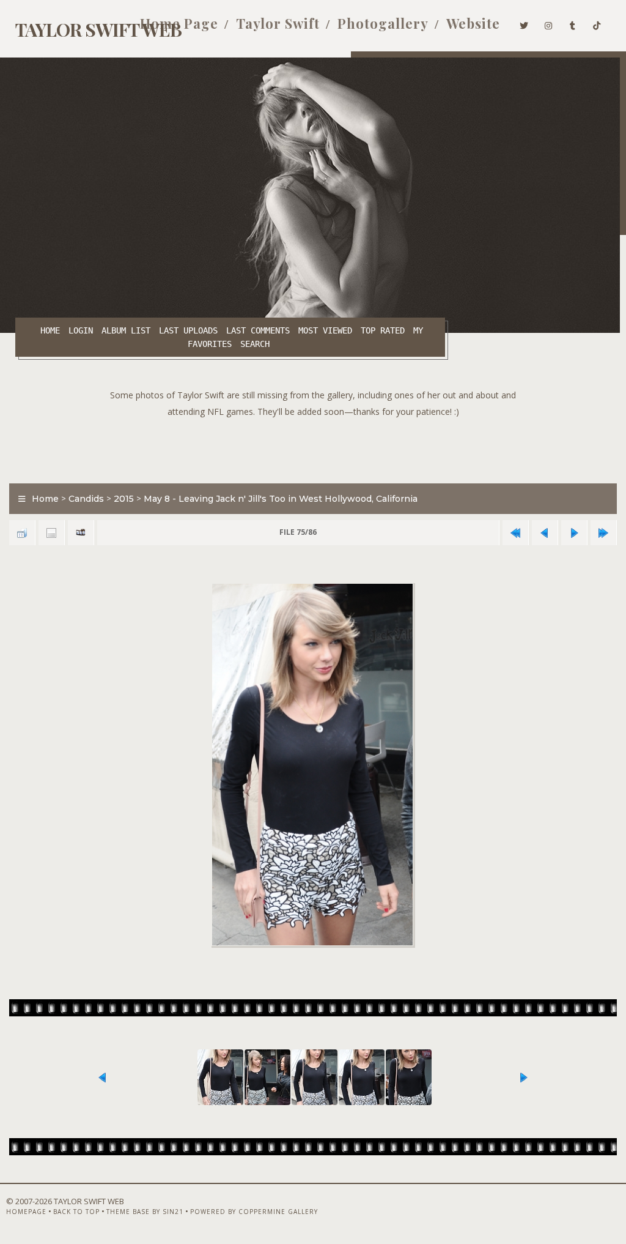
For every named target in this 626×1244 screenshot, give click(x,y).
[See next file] (574, 532)
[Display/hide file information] (51, 532)
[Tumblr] (572, 23)
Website (473, 23)
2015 (124, 498)
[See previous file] (545, 532)
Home (50, 330)
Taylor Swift (278, 23)
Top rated (383, 330)
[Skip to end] (603, 532)
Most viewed (325, 330)
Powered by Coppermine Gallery (254, 1211)
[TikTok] (597, 23)
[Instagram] (549, 23)
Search (255, 344)
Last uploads (188, 330)
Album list (125, 330)
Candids (86, 498)
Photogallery (383, 23)
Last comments (258, 330)
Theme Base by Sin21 (144, 1211)
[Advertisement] (313, 447)
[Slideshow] (81, 532)
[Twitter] (524, 23)
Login (80, 330)
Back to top (76, 1211)
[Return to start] (515, 532)
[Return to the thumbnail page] (22, 532)
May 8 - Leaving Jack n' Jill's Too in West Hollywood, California (281, 498)
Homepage (26, 1211)
